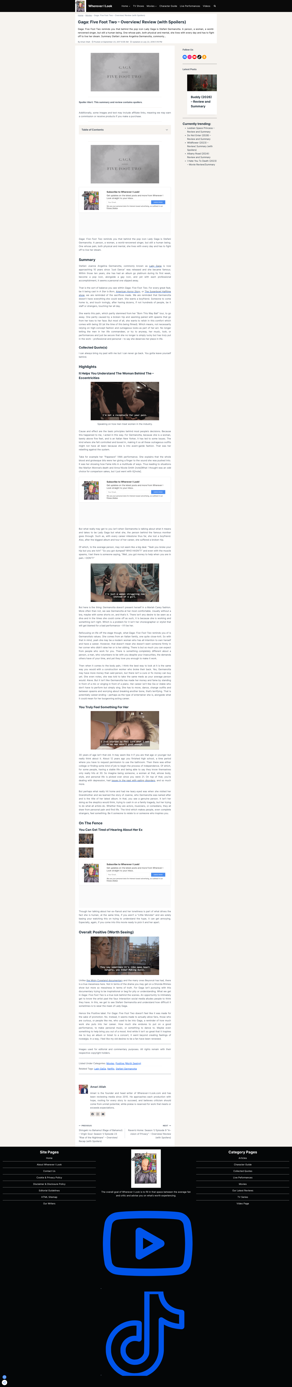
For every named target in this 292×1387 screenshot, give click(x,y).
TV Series (242, 1197)
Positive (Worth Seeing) (113, 932)
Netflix (110, 1068)
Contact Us (49, 1171)
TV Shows (138, 6)
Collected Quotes (242, 1171)
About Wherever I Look (49, 1164)
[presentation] (202, 83)
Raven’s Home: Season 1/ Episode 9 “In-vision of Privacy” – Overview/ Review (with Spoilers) (149, 1131)
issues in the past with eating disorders (133, 780)
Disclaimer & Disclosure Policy (49, 1184)
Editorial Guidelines (49, 1190)
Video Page (243, 1203)
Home (80, 15)
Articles (243, 1158)
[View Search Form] (215, 6)
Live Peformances (242, 1177)
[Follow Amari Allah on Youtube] (103, 1114)
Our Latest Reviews (242, 1190)
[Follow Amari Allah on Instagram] (97, 1114)
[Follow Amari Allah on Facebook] (92, 1114)
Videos (206, 6)
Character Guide (168, 6)
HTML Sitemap (49, 1197)
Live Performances (190, 6)
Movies (88, 15)
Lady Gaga (155, 266)
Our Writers (49, 1203)
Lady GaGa (100, 1068)
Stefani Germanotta (126, 1068)
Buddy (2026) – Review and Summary (201, 101)
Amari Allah (85, 42)
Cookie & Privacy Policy (49, 1177)
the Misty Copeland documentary (104, 980)
